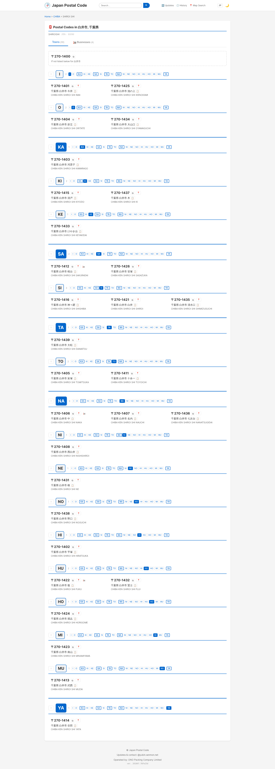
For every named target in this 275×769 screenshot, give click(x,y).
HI (139, 74)
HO (149, 74)
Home (48, 16)
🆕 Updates (168, 5)
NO (133, 74)
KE (89, 74)
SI (101, 74)
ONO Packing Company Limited (145, 759)
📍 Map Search (197, 5)
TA (107, 74)
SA (95, 74)
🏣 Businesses (83, 42)
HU (143, 74)
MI (154, 74)
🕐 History (181, 5)
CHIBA (56, 16)
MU (159, 74)
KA (79, 74)
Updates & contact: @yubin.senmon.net (137, 754)
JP (220, 5)
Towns (58, 42)
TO (112, 74)
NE (128, 74)
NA (118, 74)
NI (124, 74)
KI (84, 74)
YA (166, 74)
